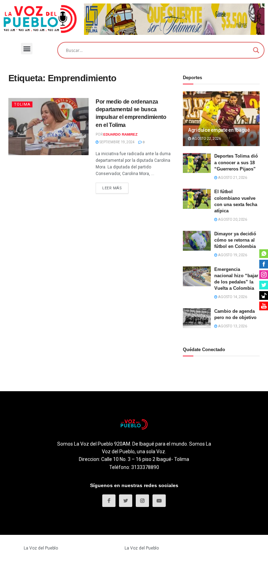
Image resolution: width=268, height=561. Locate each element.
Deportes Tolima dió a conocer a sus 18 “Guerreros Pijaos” (236, 162)
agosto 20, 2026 (232, 219)
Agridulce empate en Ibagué (219, 130)
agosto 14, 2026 (232, 297)
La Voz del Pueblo (41, 548)
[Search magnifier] (256, 50)
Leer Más (112, 188)
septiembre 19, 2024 (117, 142)
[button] (26, 48)
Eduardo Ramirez (120, 134)
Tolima (22, 104)
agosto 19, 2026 (232, 255)
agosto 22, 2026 (206, 139)
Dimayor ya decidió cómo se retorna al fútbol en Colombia (235, 240)
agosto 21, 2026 (232, 178)
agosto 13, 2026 (232, 326)
